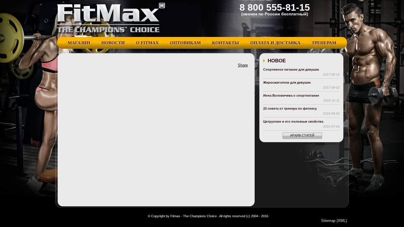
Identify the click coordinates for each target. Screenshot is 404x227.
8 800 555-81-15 (275, 7)
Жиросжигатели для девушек (287, 82)
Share (243, 65)
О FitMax (147, 42)
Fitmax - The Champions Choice (112, 18)
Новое (277, 61)
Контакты (225, 42)
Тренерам (324, 42)
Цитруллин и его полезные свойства (293, 121)
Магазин (79, 42)
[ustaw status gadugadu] (101, 67)
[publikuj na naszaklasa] (110, 67)
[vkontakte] (118, 67)
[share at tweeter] (74, 67)
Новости (113, 42)
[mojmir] (136, 67)
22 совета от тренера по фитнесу (290, 108)
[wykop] (92, 67)
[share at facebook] (65, 67)
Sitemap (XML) (334, 220)
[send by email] (145, 67)
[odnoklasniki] (127, 67)
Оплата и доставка (275, 42)
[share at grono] (83, 67)
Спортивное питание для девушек (291, 69)
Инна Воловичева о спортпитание (291, 95)
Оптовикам (185, 42)
